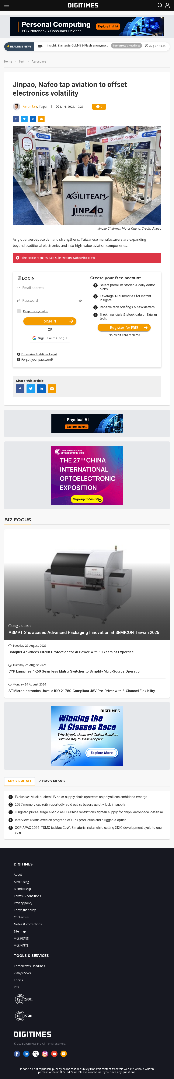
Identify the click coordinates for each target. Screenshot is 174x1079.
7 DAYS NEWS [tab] (51, 781)
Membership (22, 889)
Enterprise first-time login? (39, 354)
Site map (20, 931)
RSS (16, 987)
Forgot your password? (37, 359)
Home (8, 61)
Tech (22, 61)
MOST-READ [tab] (19, 781)
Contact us (21, 917)
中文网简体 (21, 945)
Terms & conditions (27, 896)
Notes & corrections (28, 924)
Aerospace (39, 61)
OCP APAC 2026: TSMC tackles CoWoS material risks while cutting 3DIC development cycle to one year (88, 830)
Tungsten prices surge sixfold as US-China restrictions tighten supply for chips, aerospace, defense (89, 812)
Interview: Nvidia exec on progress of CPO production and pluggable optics (70, 820)
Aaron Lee (30, 106)
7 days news (22, 973)
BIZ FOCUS (17, 520)
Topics (18, 980)
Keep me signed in (35, 311)
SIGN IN (50, 321)
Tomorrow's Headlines (126, 46)
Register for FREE (124, 327)
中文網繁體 (21, 938)
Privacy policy (23, 903)
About (18, 874)
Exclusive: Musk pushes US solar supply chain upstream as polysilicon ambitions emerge (81, 797)
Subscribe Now (84, 258)
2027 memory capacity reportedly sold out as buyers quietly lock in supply (70, 805)
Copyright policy (25, 910)
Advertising (21, 882)
